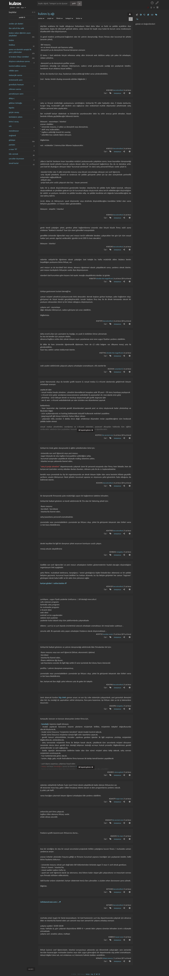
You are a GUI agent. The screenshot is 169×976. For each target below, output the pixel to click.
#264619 (108, 820)
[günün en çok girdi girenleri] (152, 15)
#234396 (99, 483)
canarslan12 (119, 369)
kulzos (11, 40)
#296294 (99, 958)
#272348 (109, 889)
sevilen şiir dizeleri (16, 24)
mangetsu (119, 552)
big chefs (62, 698)
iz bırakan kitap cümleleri (19, 57)
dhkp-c (12, 98)
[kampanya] (109, 93)
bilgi (92, 974)
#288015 (111, 937)
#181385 (109, 90)
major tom (119, 799)
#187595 (99, 321)
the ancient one (107, 435)
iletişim (88, 974)
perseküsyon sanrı (16, 94)
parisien (12, 145)
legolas (11, 108)
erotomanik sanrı (15, 80)
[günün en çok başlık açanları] (156, 15)
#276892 (109, 905)
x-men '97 (13, 149)
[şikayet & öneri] (129, 14)
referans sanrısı (15, 89)
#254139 (109, 586)
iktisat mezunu (108, 958)
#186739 (92, 278)
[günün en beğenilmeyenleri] (144, 15)
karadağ (44, 724)
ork (10, 126)
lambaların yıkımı (15, 117)
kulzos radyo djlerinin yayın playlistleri (20, 34)
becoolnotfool (118, 90)
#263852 (110, 772)
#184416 (109, 215)
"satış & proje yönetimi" (50, 467)
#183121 (109, 148)
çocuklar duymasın (16, 159)
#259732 (99, 634)
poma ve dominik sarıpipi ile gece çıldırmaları (20, 51)
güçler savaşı (14, 112)
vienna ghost (118, 772)
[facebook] (94, 974)
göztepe (12, 140)
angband (12, 135)
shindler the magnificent (104, 278)
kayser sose (119, 937)
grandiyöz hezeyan (16, 85)
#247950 (109, 530)
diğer (23, 7)
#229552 (98, 435)
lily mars (120, 836)
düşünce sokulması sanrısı (19, 61)
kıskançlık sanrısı (15, 75)
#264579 (112, 799)
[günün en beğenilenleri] (137, 15)
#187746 (102, 353)
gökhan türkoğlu (15, 103)
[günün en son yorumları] (137, 19)
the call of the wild (16, 28)
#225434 (111, 369)
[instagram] (99, 974)
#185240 (109, 246)
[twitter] (96, 974)
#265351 (114, 836)
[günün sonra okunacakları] (148, 15)
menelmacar (14, 131)
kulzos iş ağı (46, 13)
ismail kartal (13, 163)
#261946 (109, 684)
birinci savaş (14, 122)
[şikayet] (129, 93)
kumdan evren (108, 634)
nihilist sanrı (13, 71)
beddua (12, 45)
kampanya (117, 93)
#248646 (112, 552)
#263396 (112, 706)
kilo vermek (13, 154)
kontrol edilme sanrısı (17, 66)
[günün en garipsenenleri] (140, 15)
